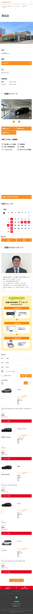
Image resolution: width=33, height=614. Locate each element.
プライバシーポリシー (16, 603)
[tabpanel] (16, 33)
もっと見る (16, 580)
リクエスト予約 (6, 421)
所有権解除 (16, 601)
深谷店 (2, 415)
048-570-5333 (5, 63)
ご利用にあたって (16, 605)
